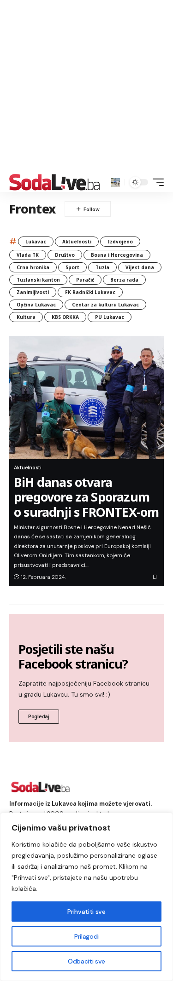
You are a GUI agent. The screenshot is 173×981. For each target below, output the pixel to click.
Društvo (65, 255)
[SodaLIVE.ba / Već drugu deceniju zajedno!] (54, 182)
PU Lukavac (109, 317)
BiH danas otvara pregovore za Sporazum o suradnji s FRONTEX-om (86, 496)
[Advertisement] (86, 86)
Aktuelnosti (76, 241)
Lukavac (35, 241)
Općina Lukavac (36, 304)
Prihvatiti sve (86, 911)
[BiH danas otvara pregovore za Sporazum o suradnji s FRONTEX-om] (86, 397)
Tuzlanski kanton (38, 280)
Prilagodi (86, 936)
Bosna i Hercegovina (117, 255)
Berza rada (124, 280)
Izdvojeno (120, 241)
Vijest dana (139, 267)
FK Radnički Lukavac (90, 292)
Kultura (26, 317)
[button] (115, 182)
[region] (86, 897)
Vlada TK (28, 255)
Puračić (85, 280)
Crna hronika (33, 267)
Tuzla (102, 267)
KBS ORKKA (65, 317)
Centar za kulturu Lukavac (105, 304)
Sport (72, 267)
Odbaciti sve (86, 961)
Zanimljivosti (33, 292)
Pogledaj (38, 716)
